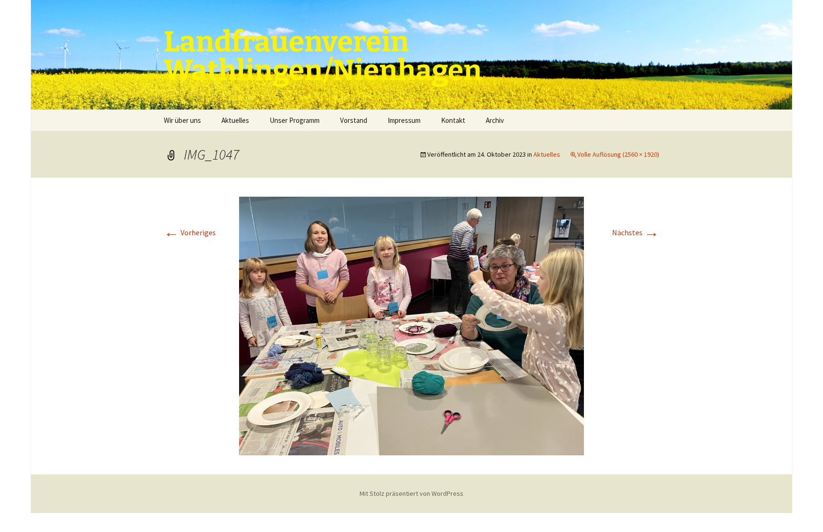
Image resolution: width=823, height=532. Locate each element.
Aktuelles (235, 120)
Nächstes (635, 232)
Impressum (404, 120)
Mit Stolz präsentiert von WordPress (411, 493)
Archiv (495, 120)
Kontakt (453, 120)
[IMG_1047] (411, 325)
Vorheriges (190, 232)
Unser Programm (295, 120)
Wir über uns (182, 120)
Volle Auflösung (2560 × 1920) (618, 154)
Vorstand (353, 120)
